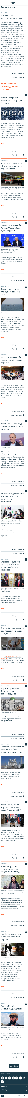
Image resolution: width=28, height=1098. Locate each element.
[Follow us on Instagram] (13, 1077)
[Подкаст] (2, 1081)
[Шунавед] (7, 1096)
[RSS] (24, 1077)
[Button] (18, 74)
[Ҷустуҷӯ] (24, 1096)
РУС (19, 1096)
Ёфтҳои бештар (14, 1066)
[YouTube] (13, 1096)
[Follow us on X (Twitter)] (16, 1077)
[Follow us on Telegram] (20, 1077)
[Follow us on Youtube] (9, 1077)
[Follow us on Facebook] (6, 1077)
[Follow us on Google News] (2, 1077)
